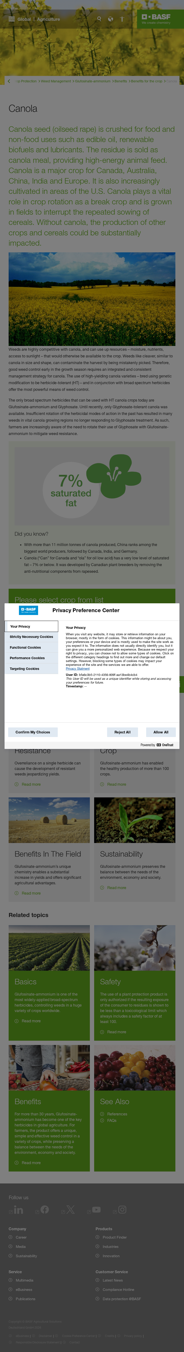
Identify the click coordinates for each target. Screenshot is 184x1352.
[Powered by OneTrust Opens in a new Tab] (159, 746)
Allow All (161, 732)
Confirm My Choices (33, 732)
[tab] (31, 626)
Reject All (122, 732)
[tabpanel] (120, 660)
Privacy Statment (78, 668)
